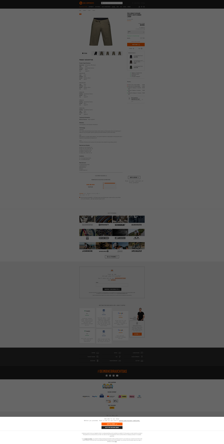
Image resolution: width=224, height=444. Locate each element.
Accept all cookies (111, 424)
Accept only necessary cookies (112, 427)
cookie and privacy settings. (129, 420)
